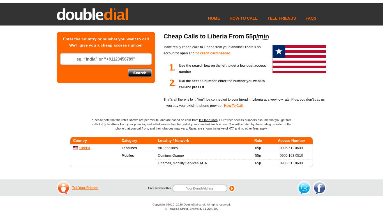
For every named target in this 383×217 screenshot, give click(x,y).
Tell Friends (281, 18)
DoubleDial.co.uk (195, 204)
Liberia (84, 148)
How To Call (244, 18)
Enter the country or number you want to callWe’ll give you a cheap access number (106, 42)
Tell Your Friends (85, 188)
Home (214, 18)
